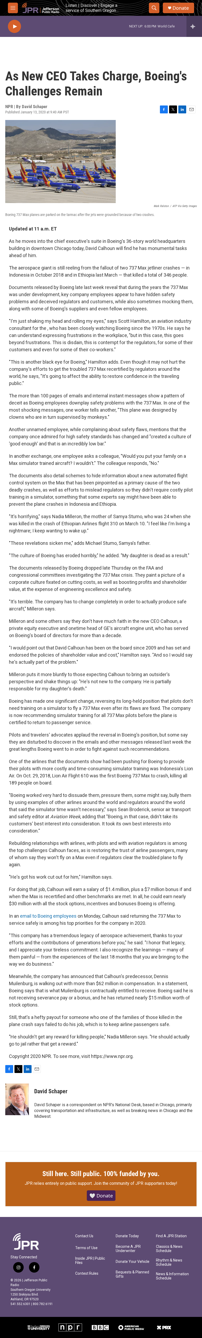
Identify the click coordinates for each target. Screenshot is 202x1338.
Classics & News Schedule (169, 1249)
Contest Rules (86, 1274)
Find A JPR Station (171, 1236)
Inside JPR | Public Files (90, 1261)
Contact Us (84, 1236)
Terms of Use (86, 1248)
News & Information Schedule (172, 1276)
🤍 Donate (101, 1195)
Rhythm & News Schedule (169, 1262)
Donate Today (127, 1236)
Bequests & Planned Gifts (132, 1274)
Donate (181, 8)
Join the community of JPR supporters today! (135, 1183)
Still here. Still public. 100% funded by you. (101, 1174)
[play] (14, 26)
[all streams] (194, 26)
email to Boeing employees (48, 916)
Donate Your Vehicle (132, 1262)
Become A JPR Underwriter (128, 1249)
